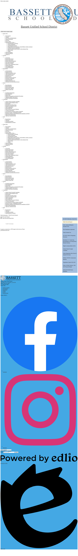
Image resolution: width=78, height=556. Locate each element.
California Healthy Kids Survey (11, 97)
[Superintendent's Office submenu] (15, 133)
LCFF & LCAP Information (10, 38)
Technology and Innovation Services (12, 81)
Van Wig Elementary (9, 67)
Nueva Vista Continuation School (11, 64)
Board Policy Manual (9, 88)
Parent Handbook (8, 93)
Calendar (7, 36)
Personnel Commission (9, 78)
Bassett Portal (8, 119)
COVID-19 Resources (9, 110)
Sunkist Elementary (9, 65)
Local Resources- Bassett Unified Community (14, 111)
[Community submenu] (3, 191)
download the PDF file (4, 230)
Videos (9, 51)
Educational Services (9, 75)
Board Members (8, 85)
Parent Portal (7, 95)
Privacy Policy (8, 41)
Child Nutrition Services (10, 74)
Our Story (7, 40)
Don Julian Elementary (9, 62)
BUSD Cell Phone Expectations (11, 98)
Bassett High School (9, 59)
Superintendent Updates (12, 45)
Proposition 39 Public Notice (10, 104)
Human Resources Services (10, 77)
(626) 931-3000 (6, 283)
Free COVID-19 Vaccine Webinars (12, 109)
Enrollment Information (9, 92)
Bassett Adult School (9, 58)
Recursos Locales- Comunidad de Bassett (13, 112)
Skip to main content (4, 1)
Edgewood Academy (9, 63)
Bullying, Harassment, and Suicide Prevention (14, 96)
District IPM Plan (8, 108)
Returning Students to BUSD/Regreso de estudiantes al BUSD (17, 113)
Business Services (8, 72)
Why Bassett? (8, 35)
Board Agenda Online (9, 87)
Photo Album (10, 50)
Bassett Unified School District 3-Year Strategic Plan (18, 49)
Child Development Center (10, 73)
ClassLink (7, 120)
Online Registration (9, 39)
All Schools (7, 57)
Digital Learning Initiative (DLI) (11, 102)
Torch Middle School (9, 66)
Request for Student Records (10, 105)
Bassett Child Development (10, 61)
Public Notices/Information (10, 114)
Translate (9, 451)
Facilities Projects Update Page (14, 47)
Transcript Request (9, 52)
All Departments (8, 70)
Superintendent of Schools (13, 43)
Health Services (8, 76)
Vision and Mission (11, 44)
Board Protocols (8, 86)
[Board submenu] (3, 84)
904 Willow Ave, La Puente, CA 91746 (8, 282)
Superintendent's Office (9, 42)
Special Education (8, 79)
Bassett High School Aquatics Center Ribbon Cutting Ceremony (20, 46)
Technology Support (9, 121)
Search (1, 452)
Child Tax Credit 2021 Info (10, 115)
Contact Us (7, 54)
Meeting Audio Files (9, 89)
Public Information (4, 215)
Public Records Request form (8, 218)
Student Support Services (10, 80)
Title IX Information (9, 107)
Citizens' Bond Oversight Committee (12, 101)
